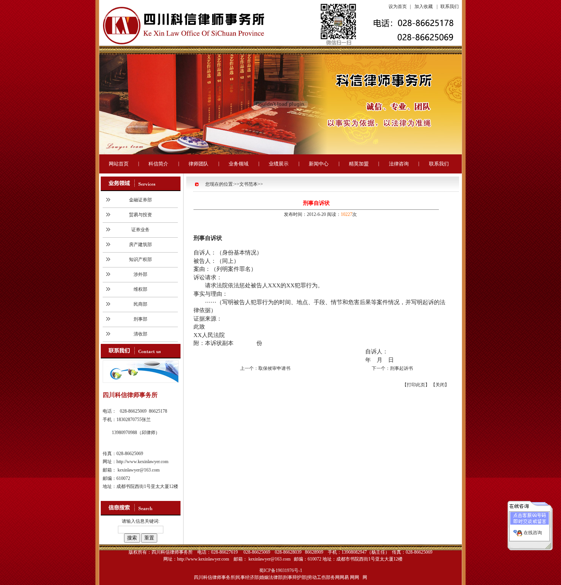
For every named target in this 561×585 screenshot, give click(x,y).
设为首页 (398, 6)
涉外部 (140, 274)
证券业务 (140, 229)
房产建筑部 (140, 244)
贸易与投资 (140, 214)
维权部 (140, 289)
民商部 (140, 304)
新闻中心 (319, 164)
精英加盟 (359, 164)
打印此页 (416, 384)
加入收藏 (423, 6)
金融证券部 (140, 200)
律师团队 (198, 164)
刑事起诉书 (401, 368)
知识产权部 (140, 259)
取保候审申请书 (274, 368)
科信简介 (158, 164)
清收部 (140, 334)
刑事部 (140, 319)
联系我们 (449, 6)
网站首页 (119, 164)
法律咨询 (399, 164)
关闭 (440, 384)
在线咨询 (533, 532)
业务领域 (238, 164)
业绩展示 (279, 164)
